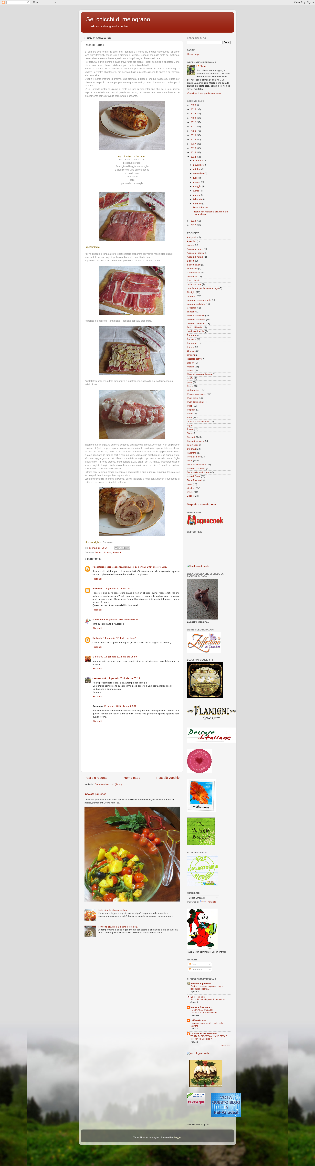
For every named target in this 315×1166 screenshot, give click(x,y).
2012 (194, 225)
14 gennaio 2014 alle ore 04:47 (119, 638)
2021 (194, 126)
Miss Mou (98, 657)
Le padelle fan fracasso (203, 1033)
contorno (191, 296)
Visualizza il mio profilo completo (204, 93)
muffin (190, 378)
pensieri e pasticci (200, 983)
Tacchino (191, 453)
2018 (194, 139)
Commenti (196, 969)
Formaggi (192, 343)
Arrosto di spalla (195, 253)
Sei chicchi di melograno (118, 19)
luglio (196, 178)
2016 (194, 148)
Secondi (116, 552)
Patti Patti (98, 588)
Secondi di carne (195, 441)
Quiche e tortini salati (198, 421)
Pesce (190, 386)
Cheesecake (193, 272)
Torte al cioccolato (196, 464)
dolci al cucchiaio (196, 315)
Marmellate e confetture (199, 374)
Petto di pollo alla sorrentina (112, 910)
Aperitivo (191, 241)
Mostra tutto (226, 1046)
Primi (189, 417)
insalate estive (194, 359)
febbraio (197, 199)
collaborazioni (194, 284)
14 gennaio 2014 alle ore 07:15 (123, 678)
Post (193, 964)
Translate (211, 902)
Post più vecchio (168, 777)
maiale (190, 366)
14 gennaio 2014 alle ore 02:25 (122, 619)
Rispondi (97, 579)
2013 (194, 221)
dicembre (198, 160)
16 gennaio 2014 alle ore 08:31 (120, 706)
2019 (194, 135)
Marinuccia (99, 619)
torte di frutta (193, 476)
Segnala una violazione (201, 504)
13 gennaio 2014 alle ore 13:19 (151, 567)
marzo (196, 195)
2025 (194, 109)
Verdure (191, 488)
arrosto (190, 245)
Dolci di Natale (194, 327)
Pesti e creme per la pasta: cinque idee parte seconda (206, 987)
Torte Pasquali (194, 480)
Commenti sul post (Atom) (108, 784)
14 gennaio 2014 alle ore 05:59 (120, 657)
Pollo (189, 406)
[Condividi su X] (122, 548)
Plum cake (192, 398)
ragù (189, 425)
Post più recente (95, 777)
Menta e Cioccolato (201, 1007)
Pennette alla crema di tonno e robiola (117, 927)
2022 (194, 122)
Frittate (190, 347)
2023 (194, 118)
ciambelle (192, 276)
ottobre (197, 169)
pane (189, 382)
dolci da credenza (196, 319)
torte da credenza (196, 468)
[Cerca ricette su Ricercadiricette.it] (198, 566)
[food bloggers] (198, 1053)
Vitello (190, 492)
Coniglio (191, 292)
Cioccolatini (193, 280)
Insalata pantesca (95, 794)
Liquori (190, 363)
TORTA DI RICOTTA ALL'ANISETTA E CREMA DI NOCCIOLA (208, 1037)
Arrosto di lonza (103, 552)
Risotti (190, 429)
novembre (198, 165)
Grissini (191, 355)
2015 (194, 152)
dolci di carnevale (196, 323)
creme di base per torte (199, 300)
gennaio (197, 203)
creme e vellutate (196, 304)
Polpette (191, 410)
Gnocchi (191, 351)
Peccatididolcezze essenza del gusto (113, 567)
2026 (194, 105)
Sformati (191, 449)
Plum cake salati (195, 402)
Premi (190, 413)
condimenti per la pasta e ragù (203, 288)
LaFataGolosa (198, 1020)
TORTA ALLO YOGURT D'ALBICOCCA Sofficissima (203, 1011)
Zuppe (190, 496)
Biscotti (190, 261)
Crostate (191, 308)
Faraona (191, 335)
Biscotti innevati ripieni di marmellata (207, 999)
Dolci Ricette (197, 997)
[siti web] (226, 1116)
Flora (203, 66)
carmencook (99, 678)
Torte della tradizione (198, 472)
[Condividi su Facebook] (125, 548)
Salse (190, 433)
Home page (132, 777)
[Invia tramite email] (116, 548)
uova (189, 484)
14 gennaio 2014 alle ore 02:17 (120, 588)
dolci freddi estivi (195, 331)
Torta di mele (194, 456)
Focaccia (191, 339)
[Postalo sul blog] (119, 548)
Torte (189, 460)
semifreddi (192, 445)
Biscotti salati (193, 265)
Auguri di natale (195, 257)
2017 (194, 144)
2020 (194, 131)
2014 (194, 157)
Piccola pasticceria (196, 394)
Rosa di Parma (200, 207)
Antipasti (191, 237)
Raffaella (97, 638)
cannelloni (192, 268)
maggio (197, 186)
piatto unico (193, 390)
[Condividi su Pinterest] (128, 548)
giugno (197, 182)
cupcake (191, 311)
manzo (190, 370)
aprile (196, 191)
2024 (194, 113)
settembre (198, 173)
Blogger (177, 1137)
